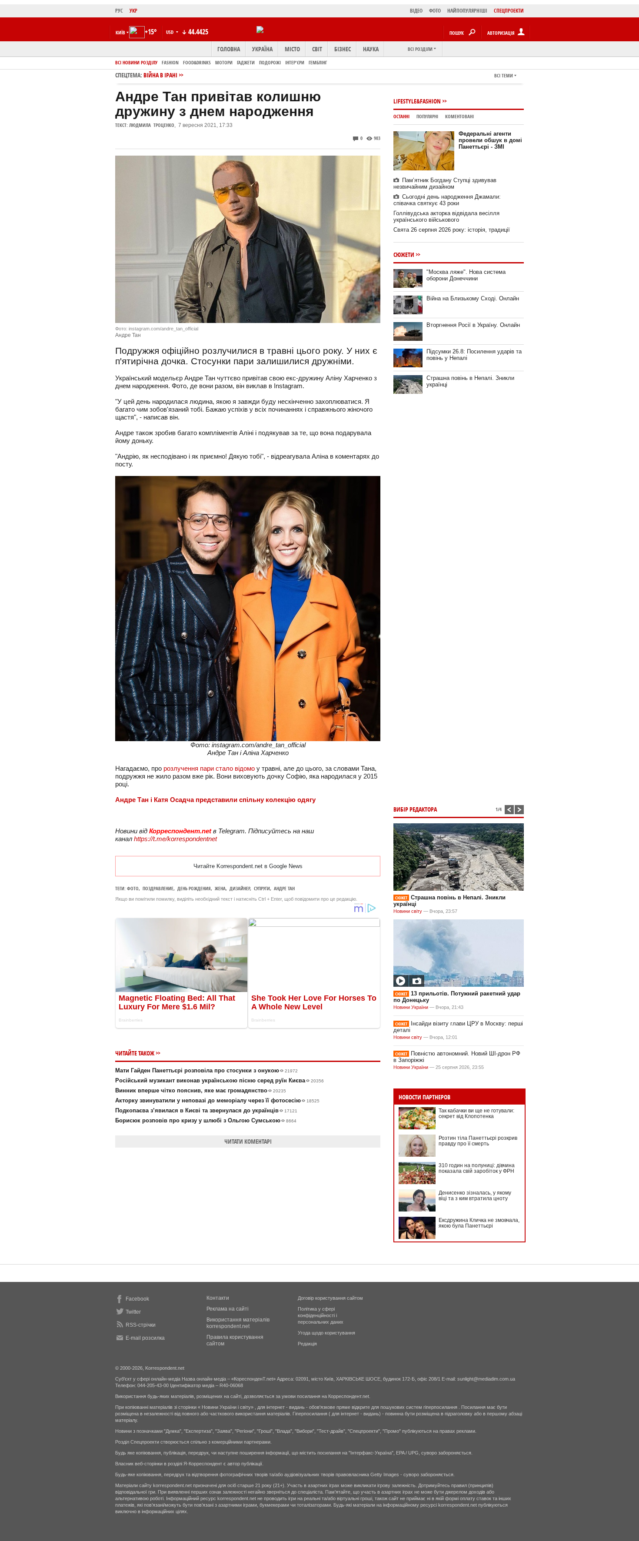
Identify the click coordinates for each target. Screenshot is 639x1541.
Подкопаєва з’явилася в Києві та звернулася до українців (206, 1110)
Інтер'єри (294, 62)
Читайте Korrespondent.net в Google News (248, 866)
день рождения (194, 888)
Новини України (410, 1007)
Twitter (133, 1312)
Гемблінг (318, 62)
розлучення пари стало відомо (209, 768)
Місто (292, 49)
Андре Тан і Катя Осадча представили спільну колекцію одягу (215, 799)
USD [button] (170, 32)
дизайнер (240, 888)
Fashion (170, 62)
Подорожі (270, 62)
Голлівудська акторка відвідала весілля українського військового (446, 216)
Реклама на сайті (227, 1309)
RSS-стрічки (141, 1325)
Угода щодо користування (326, 1332)
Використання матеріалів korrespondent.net (238, 1323)
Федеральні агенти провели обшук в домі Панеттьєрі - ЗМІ (490, 140)
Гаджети (246, 62)
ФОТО (435, 10)
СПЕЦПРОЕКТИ (509, 10)
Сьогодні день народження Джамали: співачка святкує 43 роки (447, 199)
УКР (133, 10)
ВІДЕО (416, 10)
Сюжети (403, 254)
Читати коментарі (248, 1141)
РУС (119, 10)
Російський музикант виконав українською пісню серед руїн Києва (219, 1080)
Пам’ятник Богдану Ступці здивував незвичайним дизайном (444, 183)
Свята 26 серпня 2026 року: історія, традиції (451, 229)
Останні (401, 116)
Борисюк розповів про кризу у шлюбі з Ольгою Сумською (205, 1120)
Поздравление (158, 888)
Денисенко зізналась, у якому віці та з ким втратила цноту (475, 1196)
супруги (262, 888)
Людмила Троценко (151, 125)
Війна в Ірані (160, 75)
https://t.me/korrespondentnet (175, 838)
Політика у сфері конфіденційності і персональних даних (320, 1315)
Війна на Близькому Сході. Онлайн (472, 298)
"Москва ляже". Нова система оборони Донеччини (466, 275)
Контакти (217, 1298)
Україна (262, 49)
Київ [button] (120, 32)
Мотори (224, 62)
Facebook (137, 1299)
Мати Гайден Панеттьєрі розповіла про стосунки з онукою (206, 1070)
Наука (371, 49)
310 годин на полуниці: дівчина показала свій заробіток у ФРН (477, 1168)
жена (220, 888)
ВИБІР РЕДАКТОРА (415, 809)
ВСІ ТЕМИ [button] (503, 75)
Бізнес (342, 49)
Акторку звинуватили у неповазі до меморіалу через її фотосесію (217, 1100)
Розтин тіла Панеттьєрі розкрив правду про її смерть (478, 1141)
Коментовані (459, 116)
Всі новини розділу (136, 62)
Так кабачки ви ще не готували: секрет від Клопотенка (476, 1113)
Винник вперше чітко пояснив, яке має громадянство (200, 1090)
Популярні (427, 116)
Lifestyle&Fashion (417, 101)
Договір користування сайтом (330, 1298)
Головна (228, 49)
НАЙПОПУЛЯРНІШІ (467, 10)
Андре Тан (284, 888)
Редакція (307, 1343)
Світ (317, 49)
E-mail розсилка (145, 1338)
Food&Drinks (197, 62)
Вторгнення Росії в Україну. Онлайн (473, 325)
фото (133, 888)
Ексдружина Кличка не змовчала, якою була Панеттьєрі (479, 1223)
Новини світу (407, 911)
